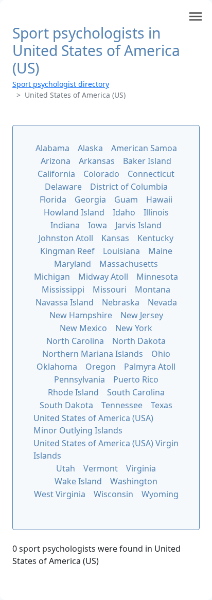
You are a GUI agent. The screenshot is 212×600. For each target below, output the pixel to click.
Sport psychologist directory (60, 84)
